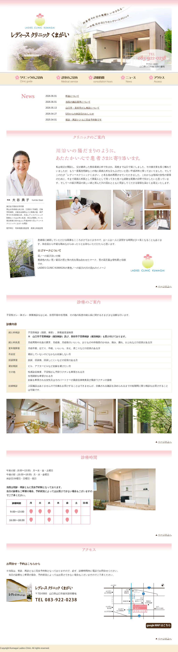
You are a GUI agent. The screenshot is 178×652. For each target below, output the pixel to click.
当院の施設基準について (78, 102)
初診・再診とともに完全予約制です (84, 119)
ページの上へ (165, 286)
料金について (72, 96)
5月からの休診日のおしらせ (80, 113)
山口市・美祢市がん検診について (82, 108)
